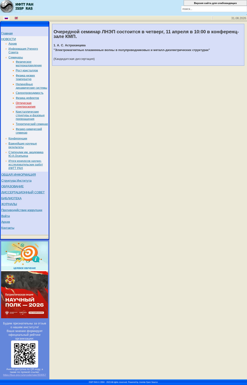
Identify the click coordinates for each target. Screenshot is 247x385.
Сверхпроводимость (29, 92)
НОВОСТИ (8, 39)
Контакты (7, 228)
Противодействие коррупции (21, 210)
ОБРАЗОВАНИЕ (12, 186)
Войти (5, 216)
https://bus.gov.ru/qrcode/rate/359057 (24, 374)
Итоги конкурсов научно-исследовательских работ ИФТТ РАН (25, 164)
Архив (12, 43)
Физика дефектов (27, 98)
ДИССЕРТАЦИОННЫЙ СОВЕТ (23, 192)
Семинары (15, 57)
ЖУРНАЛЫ (9, 204)
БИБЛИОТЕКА (11, 198)
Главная (7, 33)
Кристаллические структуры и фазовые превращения (30, 115)
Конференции (17, 138)
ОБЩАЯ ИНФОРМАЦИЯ (18, 174)
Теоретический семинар (32, 124)
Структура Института (16, 180)
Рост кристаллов (27, 70)
